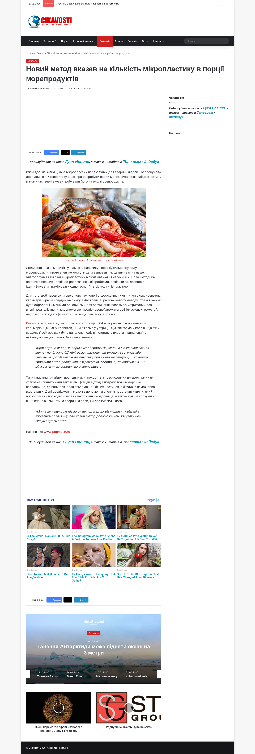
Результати (34, 323)
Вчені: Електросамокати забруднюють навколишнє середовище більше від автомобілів (112, 652)
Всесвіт (132, 41)
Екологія (105, 41)
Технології (50, 41)
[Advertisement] (93, 120)
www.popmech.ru (57, 432)
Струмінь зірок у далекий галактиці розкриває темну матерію (90, 3)
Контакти (158, 41)
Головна (33, 41)
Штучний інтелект (84, 41)
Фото (145, 41)
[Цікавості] (50, 21)
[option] (112, 649)
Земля (119, 41)
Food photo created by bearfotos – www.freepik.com (94, 260)
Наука (64, 41)
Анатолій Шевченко (38, 88)
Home (31, 53)
